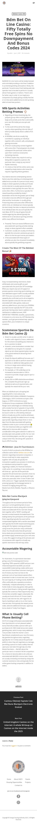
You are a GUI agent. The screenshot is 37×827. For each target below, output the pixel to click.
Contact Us (18, 785)
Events (28, 779)
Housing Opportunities (14, 782)
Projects (28, 782)
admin (10, 53)
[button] (34, 3)
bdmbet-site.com (23, 453)
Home (9, 779)
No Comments (26, 53)
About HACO (18, 779)
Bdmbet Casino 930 (19, 14)
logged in (14, 746)
